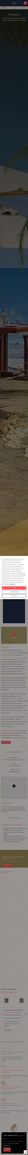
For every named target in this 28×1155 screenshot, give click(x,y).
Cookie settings (14, 591)
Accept (14, 587)
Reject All (14, 595)
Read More (12, 584)
